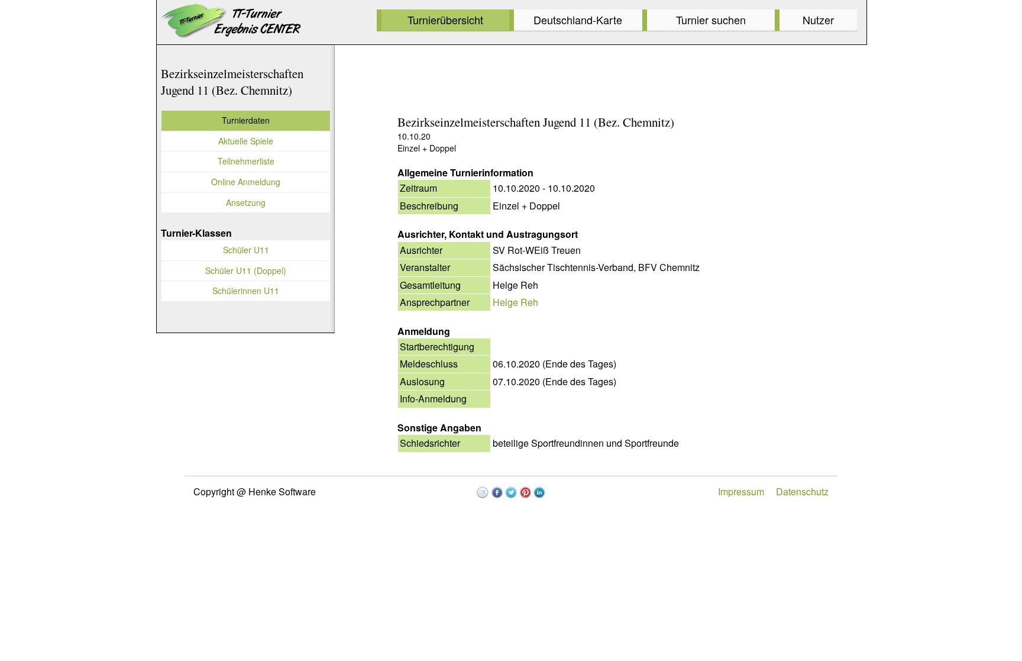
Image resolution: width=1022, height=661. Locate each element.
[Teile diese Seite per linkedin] (539, 492)
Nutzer (818, 19)
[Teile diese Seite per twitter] (511, 492)
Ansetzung (246, 202)
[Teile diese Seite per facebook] (497, 492)
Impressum (741, 491)
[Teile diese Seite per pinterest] (525, 492)
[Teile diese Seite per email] (483, 492)
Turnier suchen (711, 19)
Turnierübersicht (445, 19)
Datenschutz (802, 491)
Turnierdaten (246, 120)
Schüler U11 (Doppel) (245, 270)
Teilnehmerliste (246, 161)
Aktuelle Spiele (245, 141)
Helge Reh (515, 302)
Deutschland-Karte (577, 19)
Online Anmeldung (245, 182)
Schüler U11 (246, 250)
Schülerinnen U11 (245, 290)
